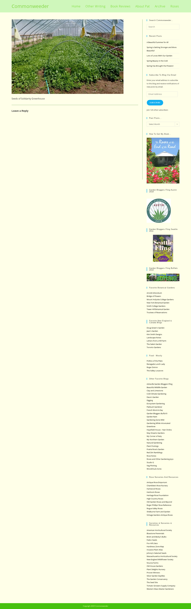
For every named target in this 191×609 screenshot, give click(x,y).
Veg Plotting (152, 465)
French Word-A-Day (155, 410)
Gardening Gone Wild (155, 420)
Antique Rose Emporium (157, 482)
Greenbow (151, 426)
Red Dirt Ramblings (154, 452)
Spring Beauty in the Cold (157, 61)
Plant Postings (153, 446)
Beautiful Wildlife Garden (157, 387)
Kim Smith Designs (154, 334)
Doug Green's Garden (155, 328)
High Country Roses (155, 498)
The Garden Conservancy (157, 579)
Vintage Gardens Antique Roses (160, 515)
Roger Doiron (152, 367)
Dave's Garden (153, 397)
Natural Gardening (154, 442)
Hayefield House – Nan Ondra (159, 430)
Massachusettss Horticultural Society (162, 556)
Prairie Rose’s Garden (155, 449)
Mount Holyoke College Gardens (160, 299)
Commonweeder (30, 6)
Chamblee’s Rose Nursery (157, 485)
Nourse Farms (152, 563)
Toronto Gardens (154, 347)
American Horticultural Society (159, 530)
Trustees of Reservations (157, 312)
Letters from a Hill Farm (156, 341)
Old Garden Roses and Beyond (159, 502)
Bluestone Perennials (155, 533)
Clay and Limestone (155, 390)
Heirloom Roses (153, 492)
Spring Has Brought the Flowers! (160, 66)
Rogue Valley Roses (155, 508)
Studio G (150, 462)
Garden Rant (152, 416)
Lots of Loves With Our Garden (159, 55)
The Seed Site (152, 582)
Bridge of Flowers (154, 296)
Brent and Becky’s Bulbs (156, 536)
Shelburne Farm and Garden (158, 511)
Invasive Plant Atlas (155, 549)
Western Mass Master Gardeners (160, 589)
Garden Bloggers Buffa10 (157, 413)
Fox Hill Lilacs (152, 543)
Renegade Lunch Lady (156, 364)
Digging (150, 400)
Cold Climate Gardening (156, 394)
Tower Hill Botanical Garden (158, 309)
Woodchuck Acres (154, 469)
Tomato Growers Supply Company (161, 585)
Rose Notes (151, 456)
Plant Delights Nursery (156, 569)
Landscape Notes (154, 337)
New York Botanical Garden (158, 302)
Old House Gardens (155, 566)
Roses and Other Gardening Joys (160, 459)
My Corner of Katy (154, 436)
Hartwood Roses (154, 489)
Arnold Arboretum (154, 293)
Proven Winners (153, 572)
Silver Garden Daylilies (156, 576)
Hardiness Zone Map (155, 546)
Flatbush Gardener (154, 407)
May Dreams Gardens (156, 433)
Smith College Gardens (156, 306)
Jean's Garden (152, 331)
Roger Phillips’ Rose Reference (159, 505)
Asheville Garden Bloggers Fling (159, 384)
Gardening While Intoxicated (158, 423)
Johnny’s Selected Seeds (156, 553)
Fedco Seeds (152, 540)
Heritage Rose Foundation (157, 495)
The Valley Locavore (155, 370)
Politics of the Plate (154, 361)
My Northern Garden (155, 439)
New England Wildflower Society (160, 559)
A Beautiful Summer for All (157, 42)
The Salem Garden (154, 344)
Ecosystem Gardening (156, 403)
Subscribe (155, 102)
